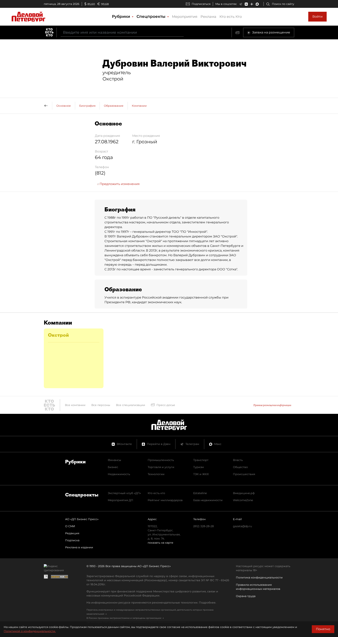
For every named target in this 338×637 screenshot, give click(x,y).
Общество (240, 467)
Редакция (72, 533)
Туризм (198, 467)
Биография (87, 105)
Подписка (72, 540)
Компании (139, 105)
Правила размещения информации (272, 405)
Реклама (208, 16)
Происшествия (244, 474)
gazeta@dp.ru (242, 526)
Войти (317, 16)
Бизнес (113, 467)
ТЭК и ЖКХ (201, 474)
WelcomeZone (243, 500)
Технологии (156, 474)
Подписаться (201, 4)
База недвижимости (208, 500)
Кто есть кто (156, 493)
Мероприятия (184, 16)
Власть (238, 460)
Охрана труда (245, 596)
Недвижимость (119, 474)
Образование (113, 105)
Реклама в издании (79, 547)
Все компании (75, 405)
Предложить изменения (119, 184)
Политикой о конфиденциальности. (30, 631)
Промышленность (161, 460)
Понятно (323, 629)
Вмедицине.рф (244, 493)
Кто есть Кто (230, 16)
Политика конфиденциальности (259, 577)
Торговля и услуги (161, 467)
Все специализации (130, 405)
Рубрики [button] (121, 16)
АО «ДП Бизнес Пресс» (82, 519)
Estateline (200, 493)
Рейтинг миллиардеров (165, 500)
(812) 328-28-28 (203, 526)
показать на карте (160, 542)
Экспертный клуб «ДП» (124, 493)
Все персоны (100, 405)
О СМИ (70, 526)
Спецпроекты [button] (152, 16)
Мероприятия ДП (120, 500)
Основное (63, 105)
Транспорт (201, 460)
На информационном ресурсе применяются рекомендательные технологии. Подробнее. (151, 602)
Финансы (114, 460)
